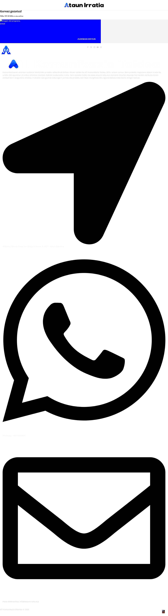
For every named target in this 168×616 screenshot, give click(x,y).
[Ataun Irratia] (84, 5)
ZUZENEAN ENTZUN (87, 39)
